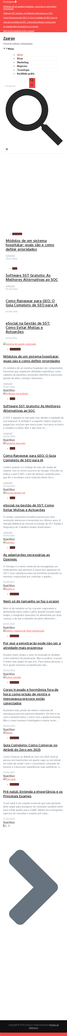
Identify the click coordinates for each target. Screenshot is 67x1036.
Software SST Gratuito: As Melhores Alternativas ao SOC (32, 277)
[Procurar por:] (20, 86)
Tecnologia (23, 69)
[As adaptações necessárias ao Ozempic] (9, 542)
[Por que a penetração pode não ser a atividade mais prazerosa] (23, 630)
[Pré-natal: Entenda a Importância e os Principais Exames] (9, 779)
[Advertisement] (33, 188)
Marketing (22, 62)
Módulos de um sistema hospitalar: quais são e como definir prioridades (30, 244)
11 (9, 825)
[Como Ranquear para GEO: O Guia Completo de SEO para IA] (14, 443)
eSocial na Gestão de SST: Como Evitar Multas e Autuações (28, 327)
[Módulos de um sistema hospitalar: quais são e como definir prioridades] (19, 344)
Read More (9, 390)
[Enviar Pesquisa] (32, 83)
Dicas (20, 58)
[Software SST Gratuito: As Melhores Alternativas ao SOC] (15, 393)
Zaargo (9, 38)
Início (20, 54)
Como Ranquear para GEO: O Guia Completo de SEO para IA (32, 302)
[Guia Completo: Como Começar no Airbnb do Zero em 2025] (8, 732)
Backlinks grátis (25, 73)
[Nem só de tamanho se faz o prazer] (8, 588)
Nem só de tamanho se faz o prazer (31, 601)
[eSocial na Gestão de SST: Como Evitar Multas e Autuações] (14, 492)
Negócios (22, 66)
